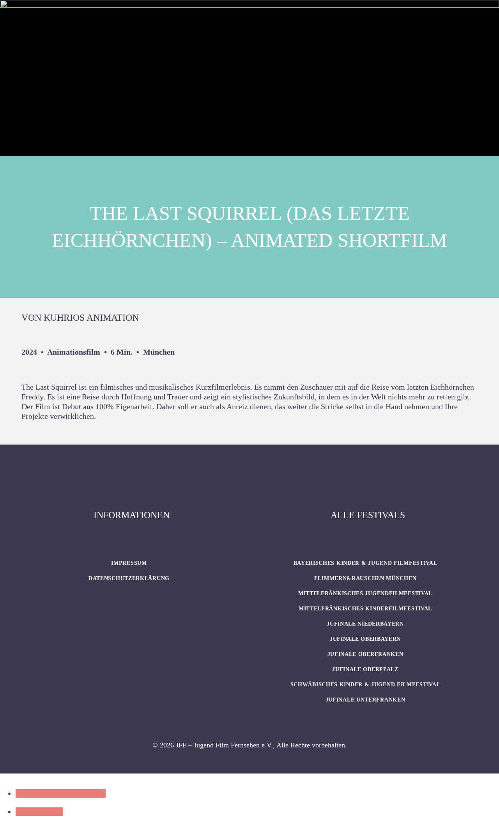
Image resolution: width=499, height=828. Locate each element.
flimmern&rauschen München (365, 578)
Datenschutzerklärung (129, 578)
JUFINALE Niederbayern (365, 624)
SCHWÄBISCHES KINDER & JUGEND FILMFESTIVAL (365, 684)
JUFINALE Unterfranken (365, 700)
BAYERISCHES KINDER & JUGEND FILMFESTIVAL (365, 563)
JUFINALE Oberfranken (365, 654)
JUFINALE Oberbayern (365, 639)
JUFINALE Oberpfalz (365, 669)
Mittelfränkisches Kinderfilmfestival (365, 609)
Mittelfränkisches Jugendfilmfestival (365, 593)
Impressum (129, 563)
